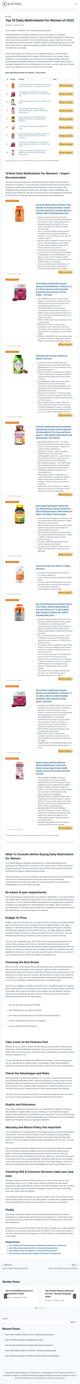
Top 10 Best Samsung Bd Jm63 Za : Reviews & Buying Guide (33, 1248)
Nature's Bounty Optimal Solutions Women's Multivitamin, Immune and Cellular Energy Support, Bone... (32, 152)
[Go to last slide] (5, 1296)
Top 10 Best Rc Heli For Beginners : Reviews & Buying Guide (33, 1251)
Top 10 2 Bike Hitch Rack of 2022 (15, 1266)
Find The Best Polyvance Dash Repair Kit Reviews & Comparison (35, 1253)
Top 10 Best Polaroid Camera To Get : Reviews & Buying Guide (29, 1335)
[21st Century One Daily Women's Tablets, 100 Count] (13, 127)
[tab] (36, 1307)
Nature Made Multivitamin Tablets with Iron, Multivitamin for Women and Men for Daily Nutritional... (32, 119)
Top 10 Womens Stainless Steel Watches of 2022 (24, 1340)
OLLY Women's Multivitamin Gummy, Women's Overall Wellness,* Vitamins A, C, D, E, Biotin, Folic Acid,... (34, 93)
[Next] (74, 1296)
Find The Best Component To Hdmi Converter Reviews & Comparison (32, 1356)
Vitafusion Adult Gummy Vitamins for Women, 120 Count (51, 357)
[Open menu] (76, 3)
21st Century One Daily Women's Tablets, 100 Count (53, 567)
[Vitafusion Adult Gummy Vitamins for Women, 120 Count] (13, 102)
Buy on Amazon (67, 85)
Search (5, 1319)
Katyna (9, 25)
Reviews (8, 16)
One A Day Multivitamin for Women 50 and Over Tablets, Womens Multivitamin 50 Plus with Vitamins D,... (34, 135)
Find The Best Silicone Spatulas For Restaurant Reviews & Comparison (37, 1245)
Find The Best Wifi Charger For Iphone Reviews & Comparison (29, 1345)
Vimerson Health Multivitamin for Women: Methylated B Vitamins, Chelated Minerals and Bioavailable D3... (33, 110)
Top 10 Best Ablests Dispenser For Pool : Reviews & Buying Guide (59, 1294)
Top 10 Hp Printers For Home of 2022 (63, 1266)
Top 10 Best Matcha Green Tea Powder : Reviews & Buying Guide (30, 1351)
